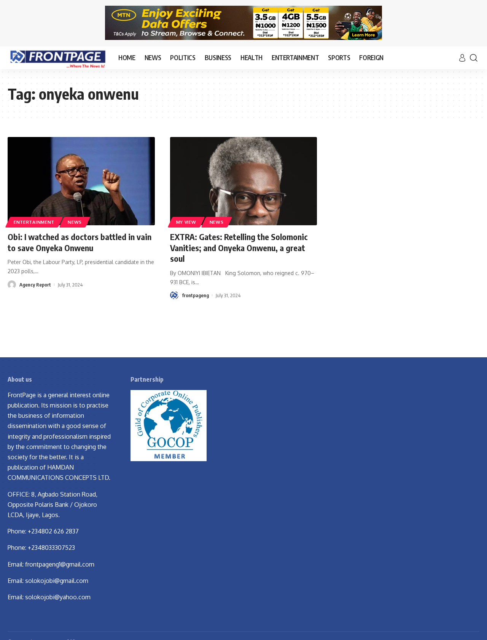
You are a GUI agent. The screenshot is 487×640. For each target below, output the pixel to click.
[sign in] (462, 58)
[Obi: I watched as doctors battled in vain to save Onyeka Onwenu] (81, 181)
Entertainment (34, 222)
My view (186, 222)
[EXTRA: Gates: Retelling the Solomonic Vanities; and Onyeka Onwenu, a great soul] (243, 181)
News (75, 222)
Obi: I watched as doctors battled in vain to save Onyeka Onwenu (79, 242)
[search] (473, 57)
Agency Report (35, 285)
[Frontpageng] (57, 57)
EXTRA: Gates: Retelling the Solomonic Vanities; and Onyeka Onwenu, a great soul (239, 247)
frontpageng (195, 295)
